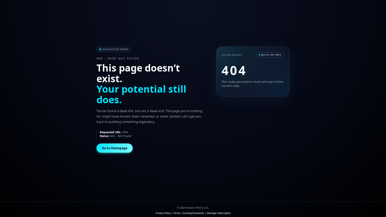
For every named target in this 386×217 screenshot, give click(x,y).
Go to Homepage (114, 148)
